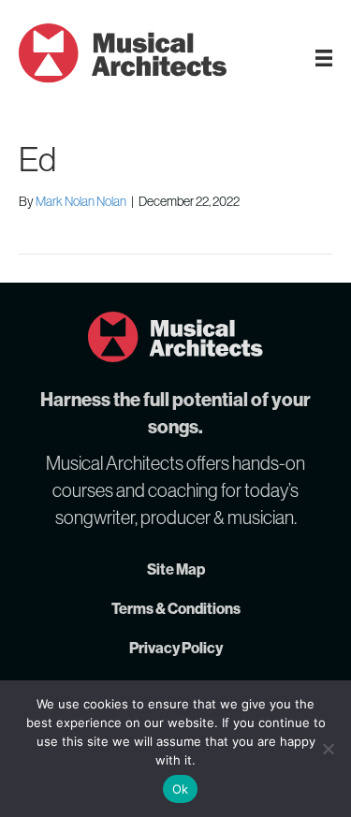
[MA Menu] (323, 58)
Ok (180, 788)
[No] (327, 748)
